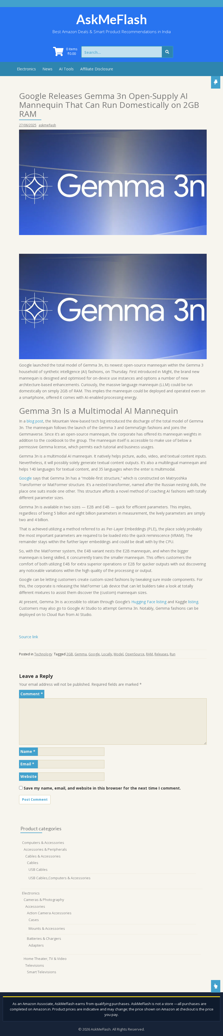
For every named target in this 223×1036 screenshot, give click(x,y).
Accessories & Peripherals (45, 849)
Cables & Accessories (43, 856)
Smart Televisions (41, 971)
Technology (43, 654)
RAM (149, 654)
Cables (32, 862)
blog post (35, 421)
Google (25, 478)
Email (27, 763)
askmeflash (47, 125)
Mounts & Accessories (47, 928)
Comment (31, 693)
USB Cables (38, 869)
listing (193, 601)
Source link (28, 636)
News (47, 68)
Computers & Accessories (43, 842)
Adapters (36, 945)
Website (28, 776)
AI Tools (66, 68)
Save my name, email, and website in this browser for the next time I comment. (102, 788)
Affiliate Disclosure (96, 68)
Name (27, 751)
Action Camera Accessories (49, 912)
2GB (69, 654)
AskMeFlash (111, 19)
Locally (106, 654)
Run (172, 654)
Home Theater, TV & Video (45, 958)
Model (118, 654)
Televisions (34, 965)
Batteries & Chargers (44, 938)
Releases (161, 654)
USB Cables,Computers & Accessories (60, 877)
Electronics (26, 68)
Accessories (35, 906)
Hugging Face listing (148, 601)
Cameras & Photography (44, 899)
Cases (34, 919)
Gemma (81, 654)
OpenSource (134, 654)
